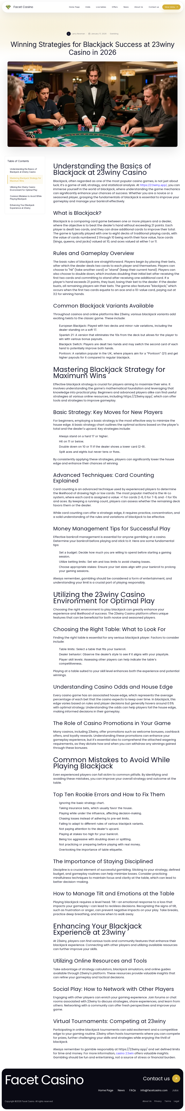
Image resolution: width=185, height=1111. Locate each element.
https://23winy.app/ (153, 185)
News (121, 1090)
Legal (176, 1101)
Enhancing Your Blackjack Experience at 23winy (22, 206)
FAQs (132, 1090)
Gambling (114, 33)
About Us (147, 1101)
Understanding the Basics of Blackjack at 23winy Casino (23, 170)
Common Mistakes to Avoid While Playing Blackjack (26, 197)
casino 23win (125, 1053)
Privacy (158, 1101)
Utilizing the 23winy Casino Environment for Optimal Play (23, 188)
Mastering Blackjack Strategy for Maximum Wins (25, 179)
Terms (167, 1101)
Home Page (105, 1090)
